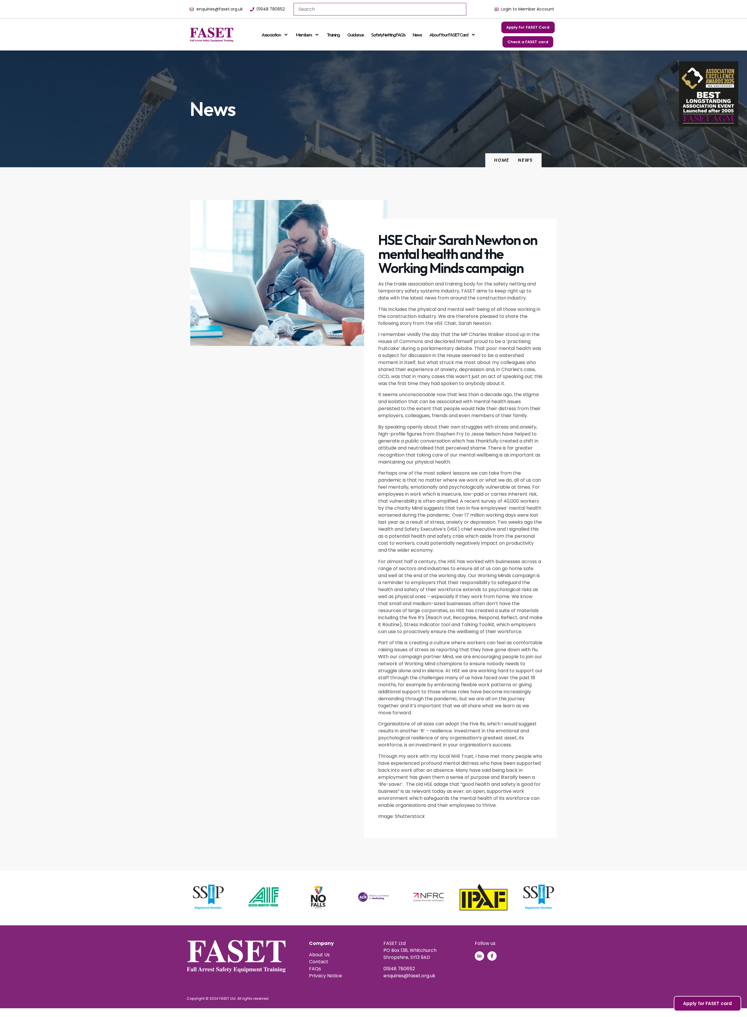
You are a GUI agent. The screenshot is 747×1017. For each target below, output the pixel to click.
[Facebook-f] (492, 956)
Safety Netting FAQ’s (388, 35)
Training (333, 35)
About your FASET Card (448, 35)
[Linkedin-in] (479, 956)
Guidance (355, 35)
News (417, 35)
